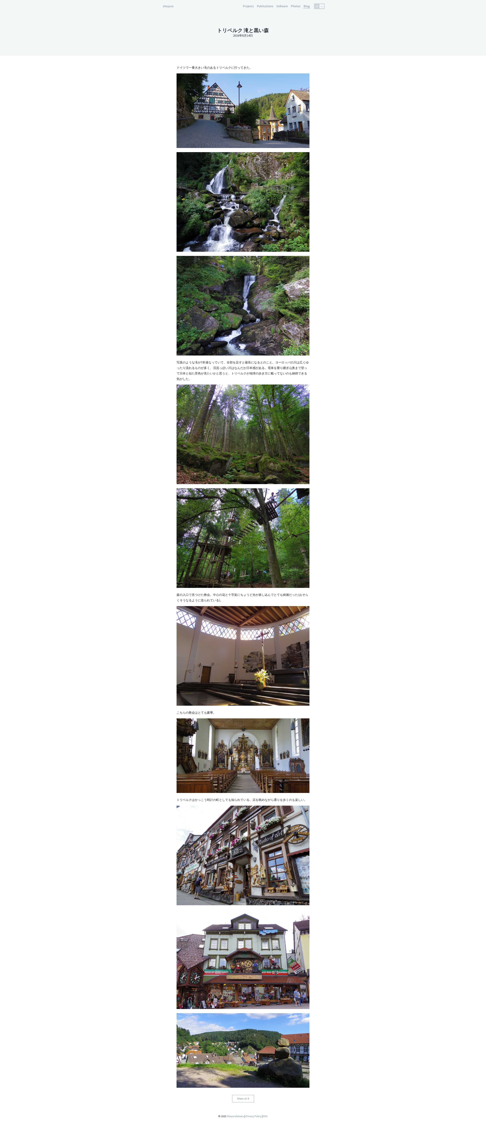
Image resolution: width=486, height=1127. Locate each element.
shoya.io (168, 6)
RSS (265, 1116)
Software (282, 6)
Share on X (243, 1098)
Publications (265, 6)
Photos (296, 6)
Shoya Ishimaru (235, 1116)
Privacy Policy (253, 1116)
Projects (248, 6)
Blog (307, 6)
